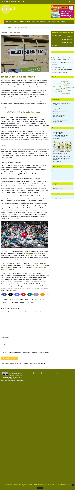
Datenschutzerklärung (21, 485)
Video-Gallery (35, 21)
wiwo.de (3, 80)
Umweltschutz (30, 302)
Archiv (23, 1)
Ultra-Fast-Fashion (29, 253)
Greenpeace (33, 286)
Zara (2, 265)
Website (3, 344)
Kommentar (23, 21)
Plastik (42, 299)
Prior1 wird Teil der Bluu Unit (59, 111)
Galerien (42, 21)
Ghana (27, 299)
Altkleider (5, 299)
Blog (28, 21)
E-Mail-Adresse (5, 337)
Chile (11, 299)
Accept (39, 488)
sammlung (5, 302)
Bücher (48, 21)
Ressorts (15, 21)
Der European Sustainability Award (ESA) (61, 57)
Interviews (63, 21)
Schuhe (22, 302)
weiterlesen (14, 290)
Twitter (70, 2)
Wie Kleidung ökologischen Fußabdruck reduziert (24, 112)
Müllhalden (34, 299)
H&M (45, 263)
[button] (4, 294)
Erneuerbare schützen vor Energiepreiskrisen (59, 116)
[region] (62, 173)
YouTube (73, 2)
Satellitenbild (14, 302)
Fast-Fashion (19, 299)
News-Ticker (8, 21)
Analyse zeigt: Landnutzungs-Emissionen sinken (60, 121)
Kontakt (8, 1)
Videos (18, 32)
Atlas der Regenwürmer (58, 108)
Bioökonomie (55, 21)
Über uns (3, 1)
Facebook (68, 2)
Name (3, 330)
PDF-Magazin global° (16, 1)
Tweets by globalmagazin (57, 197)
